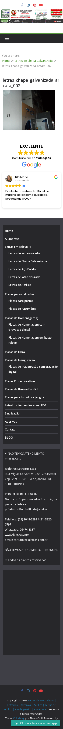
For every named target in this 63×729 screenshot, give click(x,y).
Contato (10, 429)
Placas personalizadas (19, 294)
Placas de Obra (15, 352)
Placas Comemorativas (20, 381)
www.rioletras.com (17, 535)
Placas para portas (20, 301)
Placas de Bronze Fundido (22, 389)
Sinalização (12, 413)
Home (9, 231)
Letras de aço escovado (24, 253)
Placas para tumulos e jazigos (24, 397)
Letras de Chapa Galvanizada (27, 261)
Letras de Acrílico (19, 285)
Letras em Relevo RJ (18, 247)
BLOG (9, 437)
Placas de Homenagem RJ (21, 318)
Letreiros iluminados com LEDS (25, 405)
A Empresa (12, 239)
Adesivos (11, 421)
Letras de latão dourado (24, 277)
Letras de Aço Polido (22, 269)
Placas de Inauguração (20, 360)
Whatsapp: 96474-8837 (20, 530)
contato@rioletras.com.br (30, 540)
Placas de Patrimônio (22, 309)
